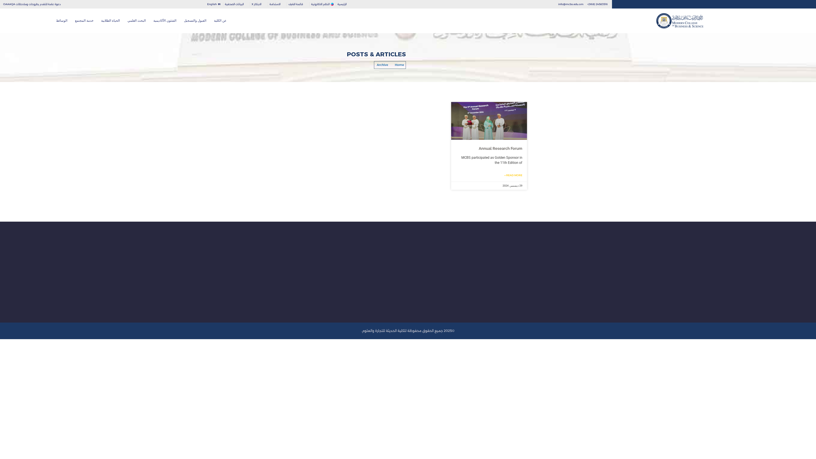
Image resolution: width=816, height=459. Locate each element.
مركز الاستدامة (395, 277)
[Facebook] (647, 4)
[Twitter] (634, 4)
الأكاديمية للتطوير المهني (388, 256)
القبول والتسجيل (195, 21)
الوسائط (61, 21)
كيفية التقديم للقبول (532, 256)
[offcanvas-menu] (12, 21)
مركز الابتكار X (396, 263)
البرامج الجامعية (465, 256)
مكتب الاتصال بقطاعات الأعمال (384, 283)
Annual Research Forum (500, 148)
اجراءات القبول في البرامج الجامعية (522, 263)
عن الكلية (220, 21)
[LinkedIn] (627, 4)
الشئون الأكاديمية (164, 21)
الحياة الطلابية (110, 21)
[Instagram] (640, 4)
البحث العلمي (137, 21)
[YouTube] (620, 4)
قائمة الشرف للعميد (391, 270)
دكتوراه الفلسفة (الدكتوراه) (458, 270)
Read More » (513, 175)
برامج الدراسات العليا (462, 263)
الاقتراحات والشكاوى (391, 290)
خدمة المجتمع (84, 21)
